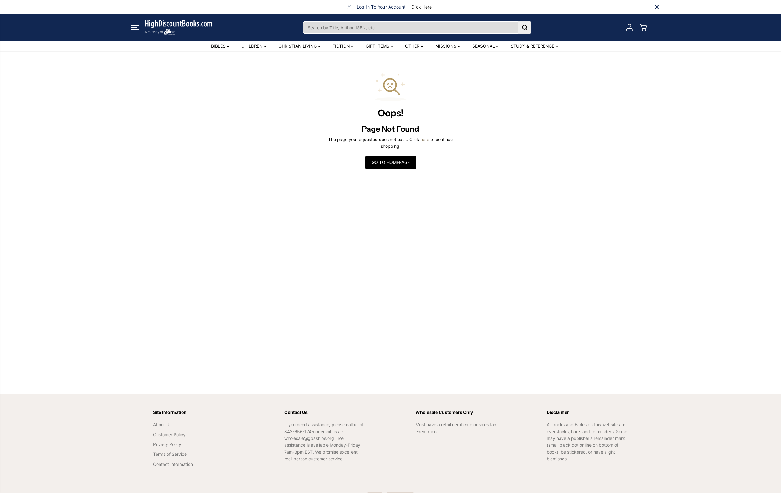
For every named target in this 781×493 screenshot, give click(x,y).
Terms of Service (170, 454)
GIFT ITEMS (378, 46)
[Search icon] (524, 27)
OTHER (413, 46)
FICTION (342, 46)
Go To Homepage (391, 162)
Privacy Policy (167, 444)
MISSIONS (446, 46)
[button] (135, 27)
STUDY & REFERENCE (533, 46)
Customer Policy (169, 434)
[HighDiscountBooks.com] (178, 27)
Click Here (421, 6)
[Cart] (643, 27)
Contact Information (173, 464)
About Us (162, 424)
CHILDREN (252, 46)
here (424, 139)
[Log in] (629, 27)
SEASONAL (484, 46)
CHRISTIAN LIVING (298, 46)
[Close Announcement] (657, 7)
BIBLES (219, 46)
